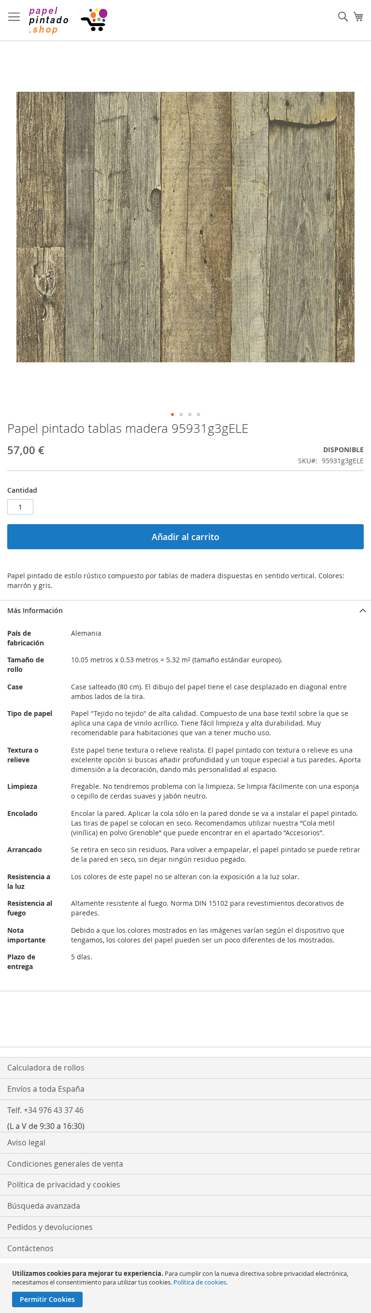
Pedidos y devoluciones (50, 1227)
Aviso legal (26, 1142)
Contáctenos (30, 1248)
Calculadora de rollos (46, 1067)
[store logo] (68, 20)
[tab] (185, 610)
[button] (172, 414)
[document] (186, 1288)
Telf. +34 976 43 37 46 (45, 1110)
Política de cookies (199, 1282)
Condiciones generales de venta (65, 1163)
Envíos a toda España (46, 1089)
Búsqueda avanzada (43, 1205)
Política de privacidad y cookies (63, 1184)
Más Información (35, 610)
